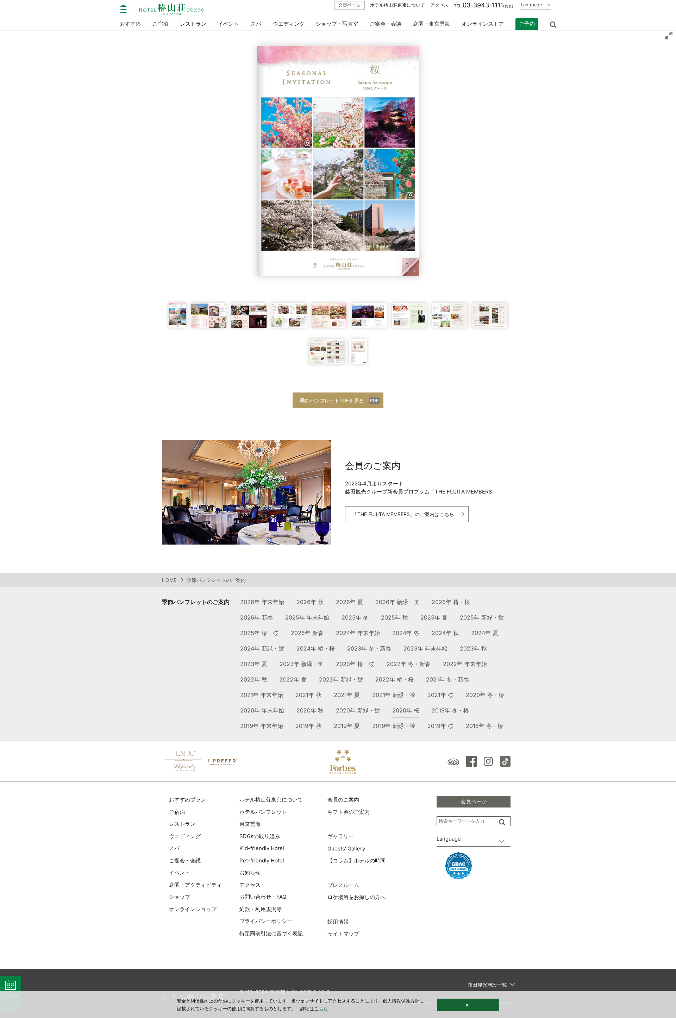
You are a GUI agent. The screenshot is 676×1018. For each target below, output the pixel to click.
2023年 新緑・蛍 (302, 663)
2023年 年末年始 (425, 648)
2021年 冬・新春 (447, 679)
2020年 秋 (310, 710)
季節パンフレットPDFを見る (332, 400)
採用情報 (338, 921)
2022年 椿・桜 (394, 679)
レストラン (182, 824)
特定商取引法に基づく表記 (271, 933)
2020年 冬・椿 (485, 694)
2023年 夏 (253, 663)
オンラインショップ (193, 909)
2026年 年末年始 (262, 601)
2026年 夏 (349, 601)
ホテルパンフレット (263, 812)
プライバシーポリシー (265, 921)
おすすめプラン (187, 799)
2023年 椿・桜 (355, 663)
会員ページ (349, 5)
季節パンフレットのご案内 (196, 601)
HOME (169, 580)
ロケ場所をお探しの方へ (356, 897)
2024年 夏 (484, 632)
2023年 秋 (473, 648)
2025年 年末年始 (307, 617)
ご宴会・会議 (385, 23)
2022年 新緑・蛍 (341, 679)
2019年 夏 (347, 725)
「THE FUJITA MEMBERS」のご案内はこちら (403, 514)
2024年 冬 (405, 632)
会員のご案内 (343, 799)
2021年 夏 (347, 694)
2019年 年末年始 (261, 725)
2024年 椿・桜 (315, 648)
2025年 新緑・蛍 (482, 617)
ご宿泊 (177, 812)
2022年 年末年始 (465, 663)
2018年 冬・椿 (484, 725)
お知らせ (250, 872)
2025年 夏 (433, 617)
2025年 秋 (394, 617)
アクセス (439, 5)
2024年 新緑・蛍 (262, 648)
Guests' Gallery (346, 848)
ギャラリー (340, 836)
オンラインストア (483, 23)
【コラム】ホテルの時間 (356, 860)
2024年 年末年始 (358, 632)
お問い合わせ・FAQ (262, 896)
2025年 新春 (307, 632)
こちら (321, 1008)
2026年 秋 (310, 601)
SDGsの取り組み (259, 836)
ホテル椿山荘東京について (397, 5)
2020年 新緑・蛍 (358, 710)
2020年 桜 (405, 710)
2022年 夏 (293, 679)
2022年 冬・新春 (409, 663)
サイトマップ (343, 933)
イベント (228, 23)
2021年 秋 (308, 694)
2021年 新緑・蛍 (393, 694)
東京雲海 (250, 824)
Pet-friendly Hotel (261, 860)
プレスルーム (343, 885)
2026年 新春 (256, 617)
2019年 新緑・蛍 (393, 725)
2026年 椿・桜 (451, 601)
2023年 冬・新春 (369, 648)
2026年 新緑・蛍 (397, 601)
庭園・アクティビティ (195, 884)
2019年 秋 (308, 725)
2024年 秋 (445, 632)
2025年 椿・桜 (259, 632)
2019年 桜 (440, 725)
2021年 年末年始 (261, 694)
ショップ (179, 896)
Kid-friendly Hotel (261, 848)
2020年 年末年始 (262, 710)
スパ (174, 848)
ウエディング (289, 23)
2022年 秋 (253, 679)
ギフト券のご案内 (348, 812)
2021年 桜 (440, 694)
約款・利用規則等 (260, 909)
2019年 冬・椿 (450, 710)
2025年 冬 (355, 617)
